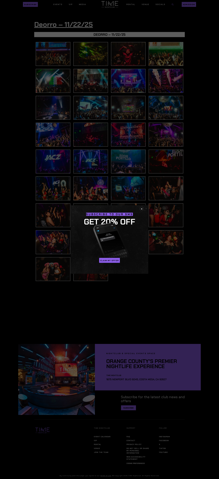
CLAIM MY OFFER (109, 260)
